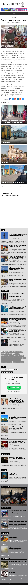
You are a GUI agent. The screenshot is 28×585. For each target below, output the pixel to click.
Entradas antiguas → (22, 186)
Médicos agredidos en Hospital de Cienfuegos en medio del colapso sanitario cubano (17, 417)
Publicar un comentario (16, 22)
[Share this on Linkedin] (18, 99)
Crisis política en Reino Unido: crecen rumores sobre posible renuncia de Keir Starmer (16, 295)
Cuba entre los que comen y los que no (14, 20)
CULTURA (10, 353)
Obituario (8, 360)
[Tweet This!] (10, 99)
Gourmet (21, 356)
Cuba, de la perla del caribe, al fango (13, 182)
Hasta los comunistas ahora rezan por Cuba (17, 279)
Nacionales (3, 360)
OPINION (14, 17)
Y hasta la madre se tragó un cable (17, 561)
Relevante (16, 360)
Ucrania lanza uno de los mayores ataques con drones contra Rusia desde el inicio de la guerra (17, 319)
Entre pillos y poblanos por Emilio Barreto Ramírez (16, 473)
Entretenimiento (4, 356)
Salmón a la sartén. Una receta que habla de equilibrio (17, 536)
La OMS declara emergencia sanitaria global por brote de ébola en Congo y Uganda (17, 330)
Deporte (14, 353)
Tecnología (10, 362)
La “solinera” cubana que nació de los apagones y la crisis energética (17, 511)
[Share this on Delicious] (23, 99)
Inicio (15, 186)
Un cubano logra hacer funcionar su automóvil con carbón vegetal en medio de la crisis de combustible (17, 523)
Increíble (10, 358)
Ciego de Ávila (8, 351)
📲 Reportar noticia (14, 387)
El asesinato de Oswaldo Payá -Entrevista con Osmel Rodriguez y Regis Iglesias (17, 443)
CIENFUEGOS (14, 351)
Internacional (15, 358)
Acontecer (3, 351)
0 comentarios (16, 238)
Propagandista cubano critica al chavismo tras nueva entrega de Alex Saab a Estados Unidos (16, 257)
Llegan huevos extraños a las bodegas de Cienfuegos (15, 547)
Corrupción (3, 353)
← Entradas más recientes (7, 186)
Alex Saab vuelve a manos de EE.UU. (17, 340)
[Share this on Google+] (15, 99)
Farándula (15, 356)
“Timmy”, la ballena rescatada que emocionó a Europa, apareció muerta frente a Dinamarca (17, 307)
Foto (18, 356)
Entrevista (10, 356)
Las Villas (20, 358)
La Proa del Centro (18, 583)
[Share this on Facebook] (13, 99)
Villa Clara (21, 362)
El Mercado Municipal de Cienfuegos (14, 571)
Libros (24, 358)
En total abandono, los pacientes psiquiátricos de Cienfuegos (17, 427)
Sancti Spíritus (4, 362)
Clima (18, 351)
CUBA (7, 353)
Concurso (21, 351)
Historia (2, 358)
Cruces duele (6, 142)
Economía (18, 353)
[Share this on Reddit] (20, 99)
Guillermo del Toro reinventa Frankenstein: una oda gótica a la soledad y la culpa (17, 458)
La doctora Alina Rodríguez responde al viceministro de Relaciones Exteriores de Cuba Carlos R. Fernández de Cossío (16, 401)
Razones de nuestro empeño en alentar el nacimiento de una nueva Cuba (13, 121)
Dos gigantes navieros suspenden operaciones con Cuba (17, 245)
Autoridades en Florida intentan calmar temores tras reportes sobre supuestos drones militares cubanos (17, 235)
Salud (19, 360)
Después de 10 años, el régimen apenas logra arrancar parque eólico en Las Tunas (16, 268)
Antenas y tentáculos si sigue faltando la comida (13, 161)
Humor (6, 358)
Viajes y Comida (16, 362)
